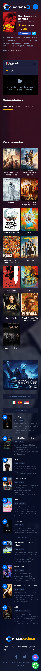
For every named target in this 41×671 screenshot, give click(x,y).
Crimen (21, 463)
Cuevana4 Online (33, 648)
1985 (12, 50)
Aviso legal (6, 648)
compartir (26, 33)
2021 (16, 611)
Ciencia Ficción (24, 611)
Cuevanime (22, 647)
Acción (21, 482)
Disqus (19, 106)
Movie (21, 420)
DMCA (13, 647)
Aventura (22, 503)
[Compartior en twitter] (34, 33)
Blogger (8, 106)
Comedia (18, 50)
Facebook (30, 106)
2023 (16, 420)
